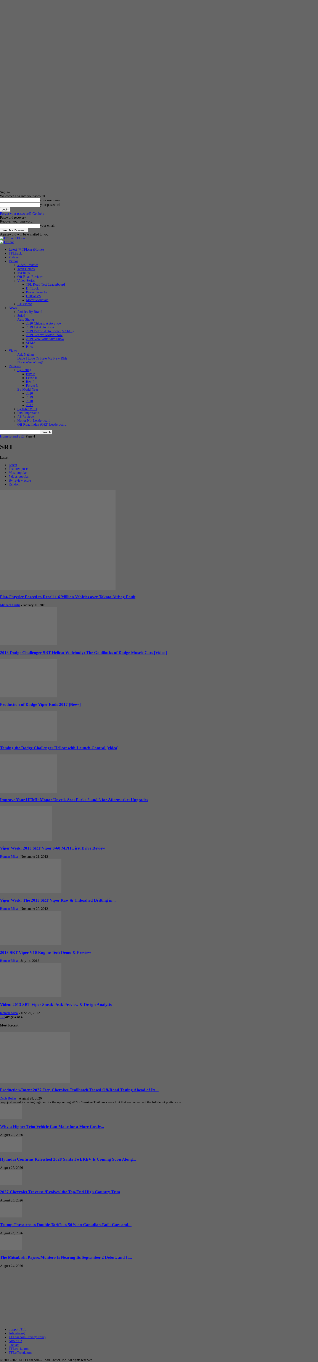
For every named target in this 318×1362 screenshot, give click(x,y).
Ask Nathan (25, 354)
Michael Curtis (10, 605)
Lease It (31, 378)
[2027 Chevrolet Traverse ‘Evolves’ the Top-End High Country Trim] (11, 1183)
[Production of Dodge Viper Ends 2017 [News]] (28, 696)
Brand (13, 436)
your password (50, 205)
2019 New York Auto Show (45, 339)
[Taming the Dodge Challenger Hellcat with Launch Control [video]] (28, 739)
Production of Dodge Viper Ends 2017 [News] (40, 704)
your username (50, 200)
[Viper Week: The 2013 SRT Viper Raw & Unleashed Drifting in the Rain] (30, 892)
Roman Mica (9, 856)
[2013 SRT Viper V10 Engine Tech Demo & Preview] (30, 944)
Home (4, 436)
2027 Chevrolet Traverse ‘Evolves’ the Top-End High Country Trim (60, 1192)
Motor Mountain (37, 300)
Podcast (14, 257)
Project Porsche (36, 292)
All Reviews (25, 416)
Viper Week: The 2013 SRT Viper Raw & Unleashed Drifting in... (58, 900)
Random (14, 484)
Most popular (18, 472)
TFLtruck (15, 253)
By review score (20, 480)
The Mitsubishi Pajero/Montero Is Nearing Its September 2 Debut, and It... (66, 1257)
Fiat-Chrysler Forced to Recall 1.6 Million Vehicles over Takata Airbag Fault (67, 597)
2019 (29, 397)
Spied (21, 315)
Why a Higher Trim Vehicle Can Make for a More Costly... (52, 1126)
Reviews (15, 366)
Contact (14, 1345)
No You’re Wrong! (30, 362)
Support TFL (18, 1329)
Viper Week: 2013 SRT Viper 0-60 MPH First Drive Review (52, 848)
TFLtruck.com (19, 1349)
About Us (15, 1341)
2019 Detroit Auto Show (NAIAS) (50, 331)
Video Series (26, 280)
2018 (29, 401)
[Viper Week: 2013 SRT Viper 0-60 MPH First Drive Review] (26, 840)
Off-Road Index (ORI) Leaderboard (41, 424)
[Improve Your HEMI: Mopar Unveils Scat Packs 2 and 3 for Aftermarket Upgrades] (28, 791)
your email (47, 225)
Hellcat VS (33, 296)
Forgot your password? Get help (22, 213)
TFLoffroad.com (20, 1352)
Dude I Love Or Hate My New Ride (42, 358)
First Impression (28, 413)
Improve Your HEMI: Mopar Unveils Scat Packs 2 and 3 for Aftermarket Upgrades (74, 799)
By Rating (24, 370)
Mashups (23, 273)
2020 (29, 393)
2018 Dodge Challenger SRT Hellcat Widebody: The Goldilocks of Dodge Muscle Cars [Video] (83, 652)
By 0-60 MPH (27, 409)
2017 (29, 405)
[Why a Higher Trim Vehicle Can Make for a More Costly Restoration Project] (11, 1118)
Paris (29, 346)
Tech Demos (26, 269)
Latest (13, 465)
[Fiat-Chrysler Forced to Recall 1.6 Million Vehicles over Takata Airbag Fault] (58, 588)
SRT (22, 436)
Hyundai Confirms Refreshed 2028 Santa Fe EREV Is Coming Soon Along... (68, 1159)
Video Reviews (27, 265)
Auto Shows (25, 319)
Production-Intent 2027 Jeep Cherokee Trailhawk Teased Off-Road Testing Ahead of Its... (79, 1090)
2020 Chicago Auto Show (44, 323)
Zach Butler (8, 1098)
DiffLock (32, 288)
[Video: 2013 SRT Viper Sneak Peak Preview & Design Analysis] (30, 996)
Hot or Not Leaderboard (33, 420)
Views (13, 350)
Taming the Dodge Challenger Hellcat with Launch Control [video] (59, 748)
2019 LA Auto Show (40, 327)
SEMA (31, 343)
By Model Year (27, 389)
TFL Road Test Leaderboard (45, 284)
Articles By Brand (29, 311)
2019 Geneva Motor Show (44, 335)
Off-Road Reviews (30, 276)
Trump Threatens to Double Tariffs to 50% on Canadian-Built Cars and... (66, 1224)
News (13, 308)
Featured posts (18, 469)
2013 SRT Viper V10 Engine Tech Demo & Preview (45, 952)
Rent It (30, 381)
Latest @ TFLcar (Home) (26, 249)
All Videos (24, 304)
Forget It (32, 385)
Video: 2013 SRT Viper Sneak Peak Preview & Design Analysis (56, 1004)
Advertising (17, 1333)
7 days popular (19, 476)
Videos (13, 261)
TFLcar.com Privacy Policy (27, 1337)
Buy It (30, 374)
